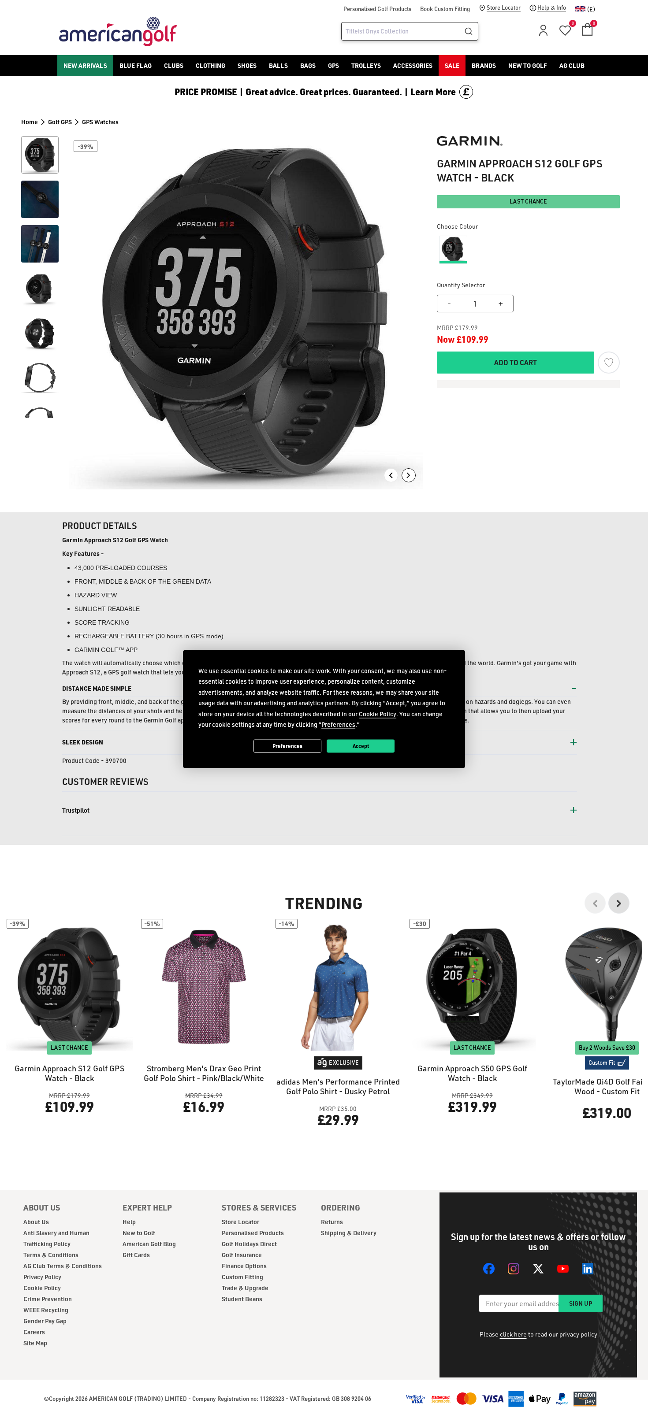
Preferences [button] (338, 724)
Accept (361, 745)
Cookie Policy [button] (377, 713)
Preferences (287, 745)
